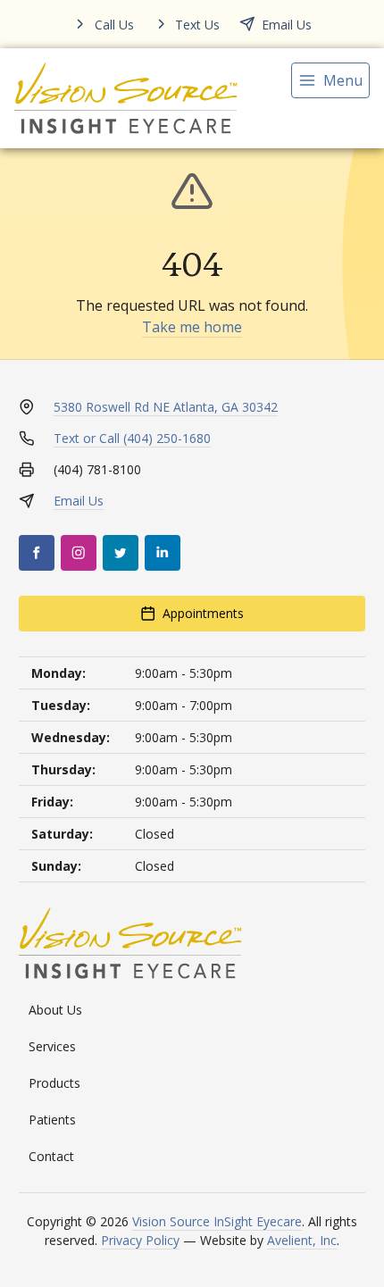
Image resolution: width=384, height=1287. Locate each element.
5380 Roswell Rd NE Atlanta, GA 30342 (166, 406)
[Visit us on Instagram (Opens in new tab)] (78, 553)
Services (52, 1046)
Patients (52, 1119)
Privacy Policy (140, 1240)
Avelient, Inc (302, 1240)
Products (54, 1082)
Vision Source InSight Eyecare (217, 1221)
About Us (55, 1009)
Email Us (79, 500)
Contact (51, 1156)
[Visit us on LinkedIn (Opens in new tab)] (162, 553)
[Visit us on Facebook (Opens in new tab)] (36, 553)
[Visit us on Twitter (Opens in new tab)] (120, 553)
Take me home (192, 327)
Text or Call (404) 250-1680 (132, 438)
